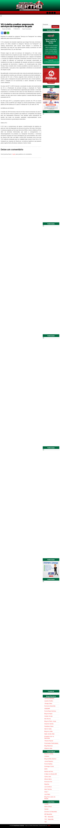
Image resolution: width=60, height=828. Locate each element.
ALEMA (46, 804)
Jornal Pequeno (48, 761)
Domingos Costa (49, 766)
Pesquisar (45, 24)
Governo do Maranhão (50, 811)
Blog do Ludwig (48, 753)
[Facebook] (47, 13)
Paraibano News (48, 726)
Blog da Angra (48, 713)
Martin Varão (48, 729)
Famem (46, 809)
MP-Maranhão (48, 814)
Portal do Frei (48, 781)
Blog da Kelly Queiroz (50, 758)
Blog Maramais (48, 746)
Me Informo (47, 718)
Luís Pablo (47, 794)
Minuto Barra (48, 779)
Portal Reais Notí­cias (50, 711)
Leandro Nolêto (48, 701)
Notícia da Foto (48, 771)
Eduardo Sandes (48, 723)
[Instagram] (50, 13)
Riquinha (46, 784)
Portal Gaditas (48, 764)
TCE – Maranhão (49, 819)
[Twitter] (52, 13)
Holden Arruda (48, 716)
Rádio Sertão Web (49, 734)
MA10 (45, 769)
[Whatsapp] (55, 13)
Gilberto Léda (48, 748)
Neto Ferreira (48, 789)
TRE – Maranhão (48, 816)
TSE (45, 821)
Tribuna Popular (48, 740)
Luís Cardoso (48, 786)
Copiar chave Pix (51, 57)
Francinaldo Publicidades (51, 743)
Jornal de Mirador (49, 698)
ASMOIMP (47, 708)
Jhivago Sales (48, 703)
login (14, 154)
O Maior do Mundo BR (50, 774)
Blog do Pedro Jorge (50, 721)
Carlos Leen (47, 776)
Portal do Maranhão (49, 706)
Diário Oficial (48, 806)
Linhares (46, 756)
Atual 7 (46, 791)
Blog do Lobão (48, 731)
